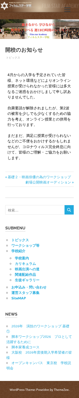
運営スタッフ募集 (25, 292)
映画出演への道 (27, 269)
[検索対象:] (35, 210)
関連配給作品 (25, 274)
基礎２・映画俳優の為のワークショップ (39, 177)
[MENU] (67, 9)
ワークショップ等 (25, 245)
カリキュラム (25, 263)
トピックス (13, 57)
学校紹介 (18, 250)
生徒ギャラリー (27, 280)
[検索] (69, 210)
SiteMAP (18, 298)
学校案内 (22, 258)
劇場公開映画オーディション (48, 182)
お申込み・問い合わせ (29, 287)
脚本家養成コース (25, 347)
